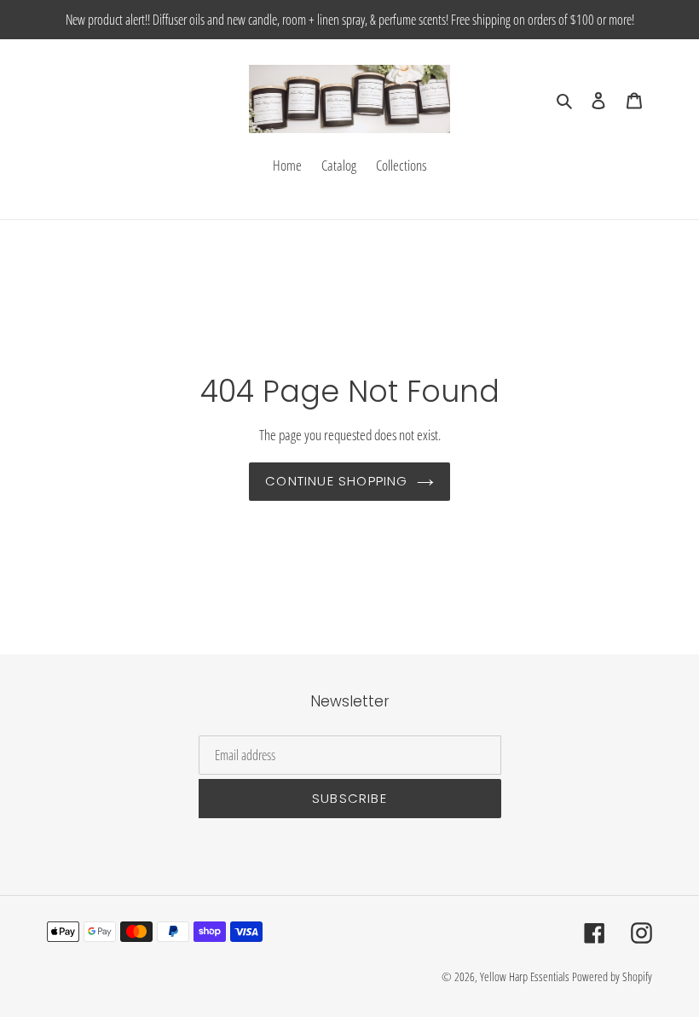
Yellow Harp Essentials (524, 976)
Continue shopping (336, 481)
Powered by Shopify (612, 976)
